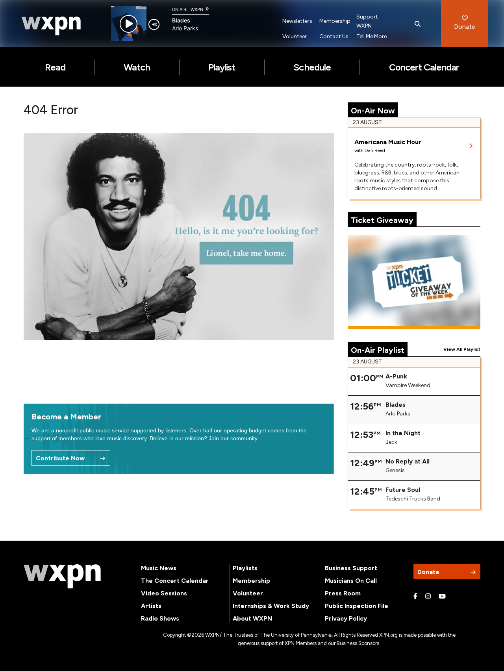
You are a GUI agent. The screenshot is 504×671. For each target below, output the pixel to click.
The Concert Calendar (175, 580)
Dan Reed (375, 150)
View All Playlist (461, 349)
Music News (158, 568)
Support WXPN (367, 21)
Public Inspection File (356, 606)
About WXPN (252, 618)
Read (55, 67)
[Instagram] (428, 596)
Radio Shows (160, 618)
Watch (137, 67)
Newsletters (297, 21)
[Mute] (153, 24)
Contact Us (333, 36)
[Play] (128, 24)
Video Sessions (164, 593)
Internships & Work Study (271, 606)
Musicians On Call (351, 580)
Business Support (351, 568)
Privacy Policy (346, 618)
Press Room (343, 593)
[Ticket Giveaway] (414, 282)
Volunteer (294, 36)
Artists (151, 606)
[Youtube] (442, 596)
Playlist (221, 67)
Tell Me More (371, 36)
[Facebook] (415, 596)
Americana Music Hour (387, 142)
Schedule (311, 67)
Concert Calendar (424, 67)
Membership (334, 21)
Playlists (245, 568)
